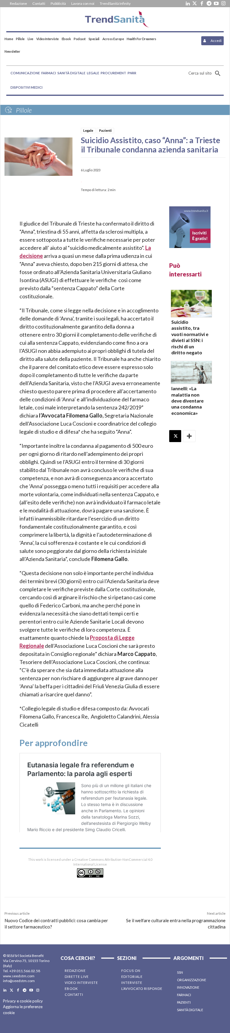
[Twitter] (194, 3)
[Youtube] (216, 3)
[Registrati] (190, 227)
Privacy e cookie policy (23, 1001)
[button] (206, 73)
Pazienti (105, 130)
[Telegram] (209, 3)
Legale (88, 130)
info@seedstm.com (19, 980)
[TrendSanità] (115, 19)
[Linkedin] (187, 3)
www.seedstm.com (18, 976)
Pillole (24, 110)
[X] (175, 436)
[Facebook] (201, 3)
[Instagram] (223, 3)
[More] (189, 436)
